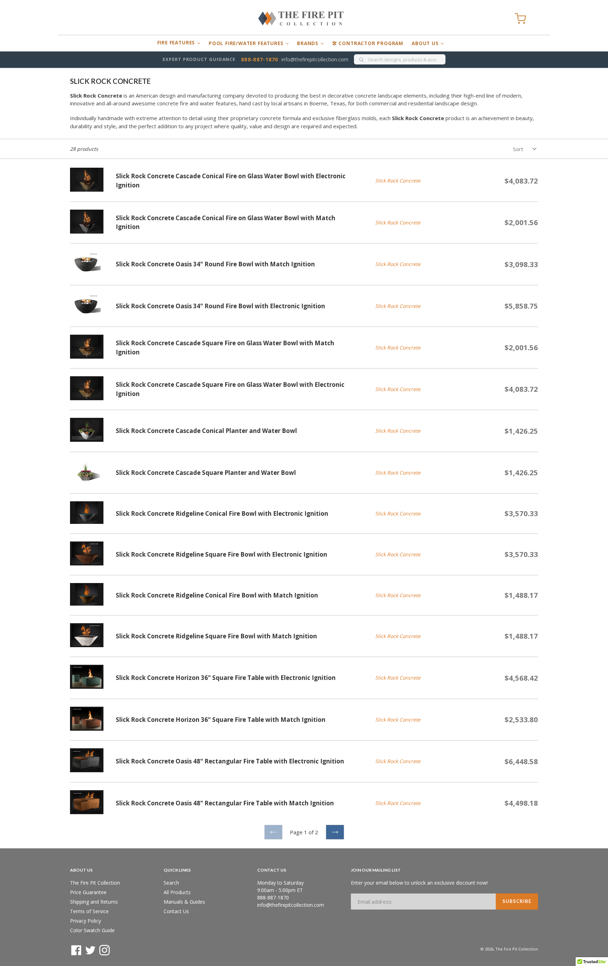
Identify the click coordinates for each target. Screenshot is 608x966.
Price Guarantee (88, 892)
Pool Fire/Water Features (247, 43)
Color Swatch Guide (92, 930)
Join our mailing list (376, 870)
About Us (426, 43)
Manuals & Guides (184, 901)
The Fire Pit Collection (95, 882)
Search (171, 882)
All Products (177, 892)
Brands (308, 43)
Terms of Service (89, 911)
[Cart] (520, 19)
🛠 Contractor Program (367, 43)
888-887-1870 (259, 59)
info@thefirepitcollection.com (314, 59)
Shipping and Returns (94, 901)
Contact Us (176, 911)
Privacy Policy (85, 920)
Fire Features (177, 42)
